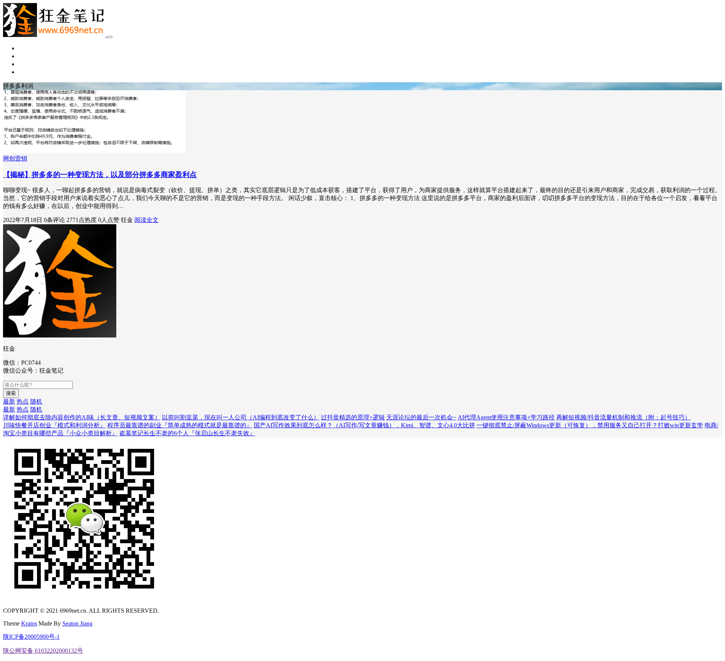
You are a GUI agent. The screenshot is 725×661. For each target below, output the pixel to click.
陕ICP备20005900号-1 (31, 636)
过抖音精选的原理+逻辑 (353, 417)
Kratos (29, 623)
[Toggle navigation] (109, 37)
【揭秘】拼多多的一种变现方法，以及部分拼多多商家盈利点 (100, 175)
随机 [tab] (36, 401)
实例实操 (30, 64)
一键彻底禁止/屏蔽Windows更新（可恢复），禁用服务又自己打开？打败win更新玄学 (590, 425)
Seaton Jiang (77, 623)
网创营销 (30, 56)
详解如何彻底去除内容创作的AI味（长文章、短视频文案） (81, 417)
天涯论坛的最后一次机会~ (421, 417)
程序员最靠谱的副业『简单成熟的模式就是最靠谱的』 (179, 425)
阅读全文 (146, 220)
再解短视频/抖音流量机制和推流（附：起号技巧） (623, 417)
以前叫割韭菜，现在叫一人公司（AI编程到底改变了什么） (240, 417)
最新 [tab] (9, 401)
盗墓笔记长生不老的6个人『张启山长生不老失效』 (187, 433)
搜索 (11, 393)
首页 (24, 48)
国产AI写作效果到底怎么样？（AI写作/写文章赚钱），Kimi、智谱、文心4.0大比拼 (364, 425)
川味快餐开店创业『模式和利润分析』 (54, 425)
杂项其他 (30, 72)
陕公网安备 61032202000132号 (43, 650)
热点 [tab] (23, 401)
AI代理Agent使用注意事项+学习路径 (506, 417)
